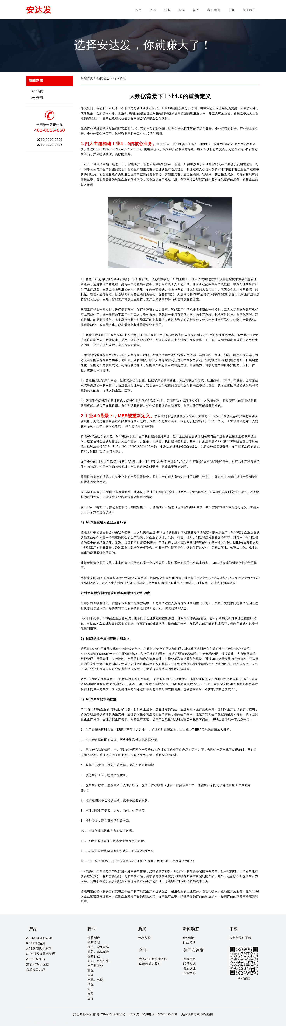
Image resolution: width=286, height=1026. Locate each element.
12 (58, 1022)
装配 (91, 970)
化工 (91, 989)
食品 (91, 993)
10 (50, 1022)
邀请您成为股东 (150, 963)
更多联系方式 (190, 1014)
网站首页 (87, 78)
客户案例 (213, 10)
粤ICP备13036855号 (111, 1014)
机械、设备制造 (98, 947)
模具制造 (94, 937)
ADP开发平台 (35, 959)
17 (77, 1022)
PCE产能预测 (35, 943)
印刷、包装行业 (98, 961)
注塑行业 (94, 956)
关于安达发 (193, 950)
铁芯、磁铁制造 (98, 951)
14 (65, 1022)
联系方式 (189, 963)
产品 (153, 10)
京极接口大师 (35, 969)
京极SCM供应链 (37, 964)
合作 (196, 10)
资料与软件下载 (240, 937)
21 (93, 1022)
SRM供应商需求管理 (40, 953)
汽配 (91, 984)
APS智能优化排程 (38, 948)
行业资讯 (37, 97)
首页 (138, 10)
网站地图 (207, 1014)
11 (54, 1022)
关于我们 (249, 10)
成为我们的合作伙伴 (153, 959)
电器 (91, 975)
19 (85, 1022)
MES (158, 532)
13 (62, 1022)
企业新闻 (37, 91)
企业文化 (189, 973)
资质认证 (189, 968)
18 (81, 1022)
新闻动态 (104, 78)
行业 (167, 10)
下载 (231, 10)
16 (73, 1022)
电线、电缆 (95, 979)
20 (89, 1022)
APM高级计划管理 (39, 938)
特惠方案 (144, 937)
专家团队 (189, 959)
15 (69, 1022)
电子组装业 (95, 965)
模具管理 (94, 942)
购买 (181, 10)
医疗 (91, 998)
